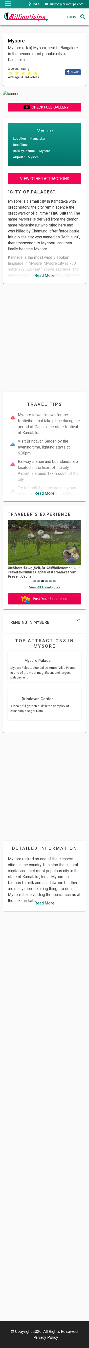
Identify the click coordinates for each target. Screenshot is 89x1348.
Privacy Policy (45, 1337)
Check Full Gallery (50, 107)
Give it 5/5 (36, 73)
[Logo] (26, 16)
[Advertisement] (44, 337)
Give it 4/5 (29, 73)
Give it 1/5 (11, 73)
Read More (44, 275)
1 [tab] (78, 620)
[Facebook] (73, 72)
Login (71, 17)
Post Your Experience (50, 598)
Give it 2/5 (17, 73)
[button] (34, 581)
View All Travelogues (44, 587)
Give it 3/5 (23, 73)
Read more (44, 550)
